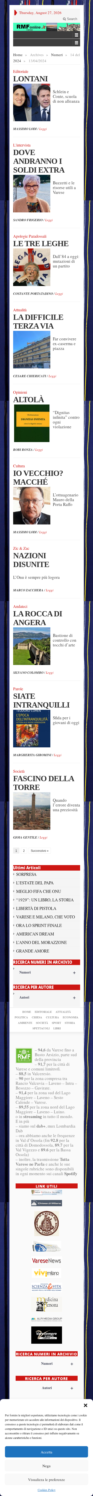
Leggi (43, 128)
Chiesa (37, 1017)
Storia (70, 1023)
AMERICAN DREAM (35, 934)
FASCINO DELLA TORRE (43, 783)
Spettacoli (41, 1028)
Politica (21, 1017)
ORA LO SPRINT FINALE (39, 925)
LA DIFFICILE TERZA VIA (38, 321)
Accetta (46, 1451)
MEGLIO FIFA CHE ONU (38, 891)
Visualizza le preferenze (46, 1479)
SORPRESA (26, 874)
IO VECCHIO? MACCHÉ (38, 477)
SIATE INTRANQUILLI (41, 700)
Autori (47, 997)
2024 (17, 60)
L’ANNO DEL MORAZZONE (41, 942)
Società (42, 1023)
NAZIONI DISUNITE (31, 560)
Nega (46, 1465)
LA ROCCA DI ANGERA (37, 618)
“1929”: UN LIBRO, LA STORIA (45, 900)
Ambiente (25, 1023)
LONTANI (30, 78)
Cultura (52, 1017)
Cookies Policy (47, 1490)
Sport (56, 1023)
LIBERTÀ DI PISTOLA (36, 908)
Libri (57, 1028)
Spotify (70, 1173)
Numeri (57, 54)
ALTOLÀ (28, 399)
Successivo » (40, 851)
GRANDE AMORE (32, 951)
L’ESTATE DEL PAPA (35, 883)
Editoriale (43, 1012)
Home (18, 54)
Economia (70, 1017)
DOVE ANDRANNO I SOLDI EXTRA (38, 161)
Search (71, 19)
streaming (32, 1116)
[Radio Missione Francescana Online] (46, 27)
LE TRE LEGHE (40, 243)
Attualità (63, 1012)
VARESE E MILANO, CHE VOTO (45, 917)
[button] (85, 1405)
